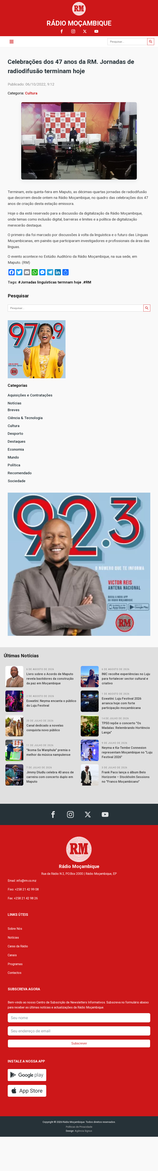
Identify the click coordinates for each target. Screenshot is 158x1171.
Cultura (31, 93)
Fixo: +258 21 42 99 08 (23, 889)
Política (14, 465)
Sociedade (16, 481)
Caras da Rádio (18, 946)
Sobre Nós (15, 928)
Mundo (13, 457)
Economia (16, 449)
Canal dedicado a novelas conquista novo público (44, 728)
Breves (13, 410)
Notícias (14, 403)
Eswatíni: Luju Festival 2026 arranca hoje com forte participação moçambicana (121, 703)
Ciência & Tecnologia (25, 418)
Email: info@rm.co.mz (22, 881)
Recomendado (20, 473)
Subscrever (79, 1043)
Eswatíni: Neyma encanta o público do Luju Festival (51, 703)
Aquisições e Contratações (30, 395)
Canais (12, 955)
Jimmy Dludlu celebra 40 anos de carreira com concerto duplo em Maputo (50, 776)
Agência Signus (83, 1130)
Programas (15, 964)
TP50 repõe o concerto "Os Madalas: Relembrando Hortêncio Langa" (126, 727)
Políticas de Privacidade (79, 1126)
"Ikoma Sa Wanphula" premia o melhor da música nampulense (48, 752)
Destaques (16, 441)
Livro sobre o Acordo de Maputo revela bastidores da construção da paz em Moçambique (50, 678)
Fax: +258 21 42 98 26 (23, 898)
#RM (87, 282)
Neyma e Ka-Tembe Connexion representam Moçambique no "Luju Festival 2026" (127, 752)
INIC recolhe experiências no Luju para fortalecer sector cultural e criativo (126, 678)
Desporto (15, 433)
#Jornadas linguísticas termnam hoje (49, 282)
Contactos (14, 973)
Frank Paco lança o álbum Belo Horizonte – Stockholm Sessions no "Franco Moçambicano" (126, 776)
